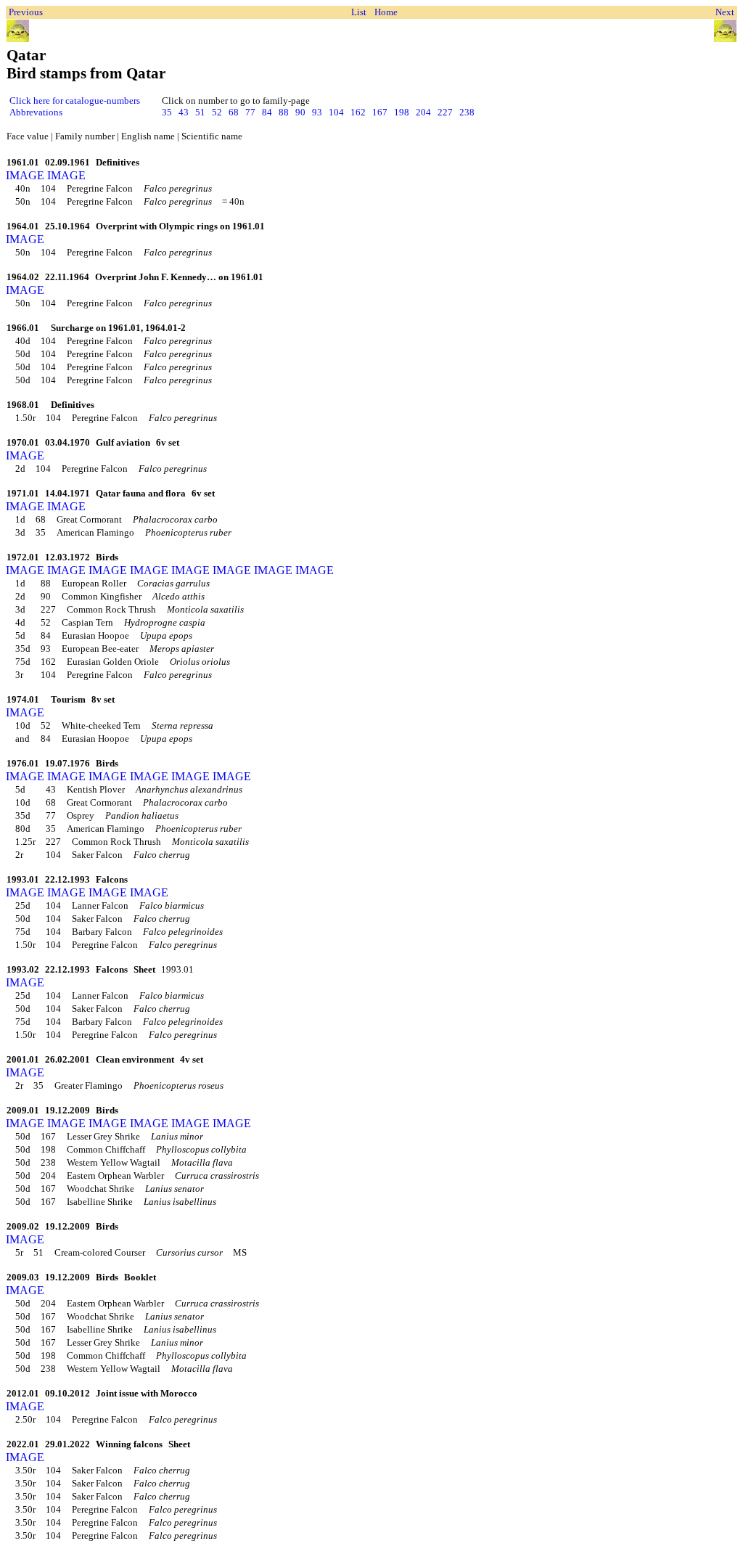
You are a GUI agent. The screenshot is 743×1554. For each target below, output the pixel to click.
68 (234, 112)
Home (386, 12)
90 (300, 112)
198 (401, 112)
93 (317, 112)
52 (217, 112)
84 (267, 112)
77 (250, 112)
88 (284, 112)
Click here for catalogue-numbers (74, 100)
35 (167, 112)
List (358, 12)
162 (358, 112)
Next (724, 12)
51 (200, 112)
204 (423, 112)
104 (336, 112)
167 (379, 112)
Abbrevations (35, 112)
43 (183, 112)
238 (467, 112)
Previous (26, 12)
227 (445, 112)
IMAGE (25, 175)
